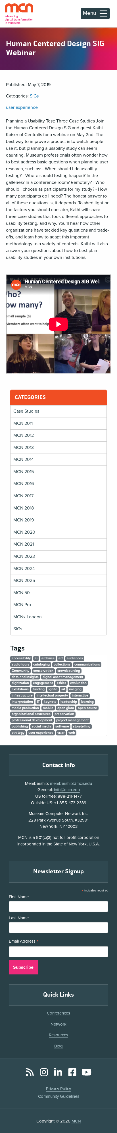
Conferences (58, 1013)
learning (87, 702)
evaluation (78, 683)
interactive (80, 695)
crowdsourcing (68, 671)
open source (87, 708)
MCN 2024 (24, 568)
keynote (50, 702)
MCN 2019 (23, 520)
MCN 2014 (23, 459)
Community (20, 671)
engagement (43, 683)
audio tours (20, 664)
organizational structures (31, 714)
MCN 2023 (24, 556)
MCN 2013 (23, 447)
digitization (20, 683)
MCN (76, 1121)
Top (104, 1113)
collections (62, 664)
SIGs (34, 96)
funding (39, 689)
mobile (48, 708)
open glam (65, 708)
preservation (64, 714)
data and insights (25, 677)
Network (58, 1024)
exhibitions (20, 689)
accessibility (21, 658)
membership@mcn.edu (71, 783)
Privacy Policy (58, 1088)
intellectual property (52, 695)
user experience (22, 107)
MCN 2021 (23, 544)
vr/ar (60, 733)
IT (38, 702)
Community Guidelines (58, 1096)
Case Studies (26, 411)
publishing (20, 726)
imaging (75, 689)
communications (87, 664)
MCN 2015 (23, 472)
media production (25, 708)
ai (36, 658)
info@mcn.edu (67, 789)
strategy (18, 733)
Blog (58, 1046)
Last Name (19, 917)
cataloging (41, 664)
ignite (53, 689)
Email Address (24, 941)
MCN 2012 (23, 435)
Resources (58, 1035)
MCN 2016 (23, 484)
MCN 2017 (23, 496)
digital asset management (63, 677)
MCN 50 (21, 593)
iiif (63, 689)
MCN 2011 (23, 423)
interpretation (22, 702)
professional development (32, 720)
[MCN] (19, 13)
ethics (61, 683)
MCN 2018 (23, 508)
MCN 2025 (24, 580)
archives (48, 658)
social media (41, 726)
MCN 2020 (24, 532)
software (62, 726)
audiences (75, 658)
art (60, 658)
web (71, 733)
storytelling (81, 726)
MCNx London (27, 617)
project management (72, 720)
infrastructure (22, 695)
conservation (43, 671)
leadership (68, 702)
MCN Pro (22, 605)
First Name (19, 896)
